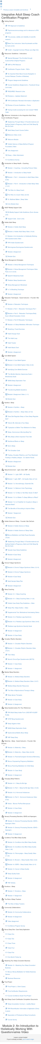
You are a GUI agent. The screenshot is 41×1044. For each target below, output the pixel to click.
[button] (1, 2)
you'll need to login (28, 1039)
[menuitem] (1, 4)
